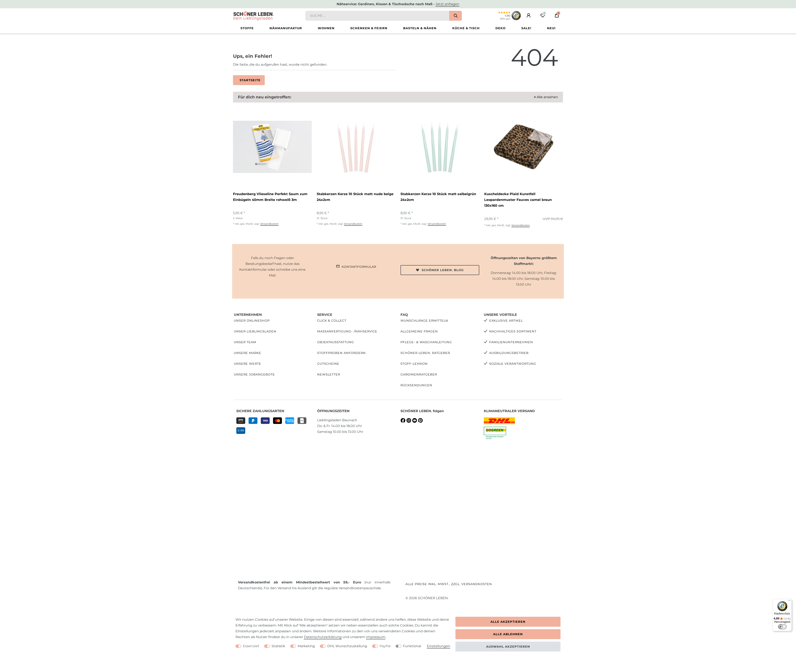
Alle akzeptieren (507, 622)
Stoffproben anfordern (341, 353)
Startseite (250, 80)
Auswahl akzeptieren (508, 646)
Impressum (375, 637)
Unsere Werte (247, 364)
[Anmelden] (529, 15)
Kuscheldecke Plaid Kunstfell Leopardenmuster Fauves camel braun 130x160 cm (518, 200)
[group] (272, 146)
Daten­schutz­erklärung (323, 637)
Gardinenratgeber (418, 374)
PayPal (385, 646)
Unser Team (245, 342)
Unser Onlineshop (252, 320)
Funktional (412, 646)
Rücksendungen (416, 385)
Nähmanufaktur (285, 28)
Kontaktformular (359, 267)
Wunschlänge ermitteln (424, 320)
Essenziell (251, 646)
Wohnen (326, 28)
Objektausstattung (335, 342)
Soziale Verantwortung (512, 364)
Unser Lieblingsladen (255, 331)
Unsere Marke (247, 353)
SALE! (526, 28)
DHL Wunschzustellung (347, 646)
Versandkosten (269, 223)
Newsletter (328, 374)
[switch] (782, 626)
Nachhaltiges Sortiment (512, 331)
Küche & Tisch (466, 28)
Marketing (306, 646)
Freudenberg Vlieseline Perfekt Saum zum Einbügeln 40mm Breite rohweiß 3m (270, 197)
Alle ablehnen (508, 634)
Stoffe (247, 28)
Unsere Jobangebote (254, 374)
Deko (500, 28)
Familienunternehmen (511, 342)
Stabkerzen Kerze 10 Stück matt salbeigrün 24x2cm (438, 197)
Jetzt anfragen (447, 4)
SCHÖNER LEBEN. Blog (443, 270)
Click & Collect (331, 320)
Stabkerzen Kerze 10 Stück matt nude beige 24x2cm (355, 197)
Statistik (278, 646)
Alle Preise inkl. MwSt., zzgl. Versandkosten (448, 584)
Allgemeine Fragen (419, 331)
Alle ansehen (547, 97)
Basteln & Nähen (420, 28)
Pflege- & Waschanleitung (426, 342)
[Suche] (455, 16)
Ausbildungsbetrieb (509, 353)
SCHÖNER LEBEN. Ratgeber (425, 353)
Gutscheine (328, 364)
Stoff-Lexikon (414, 364)
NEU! (551, 28)
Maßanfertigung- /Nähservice (347, 331)
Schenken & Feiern (368, 28)
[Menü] (789, 601)
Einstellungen (438, 646)
